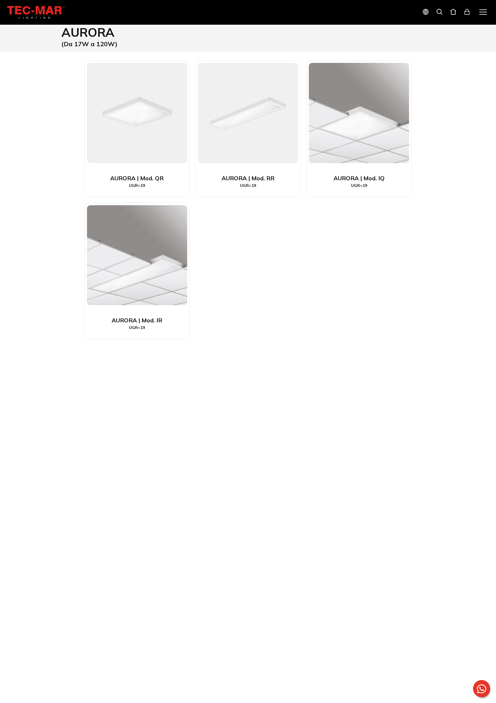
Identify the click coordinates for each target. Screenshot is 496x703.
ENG (419, 32)
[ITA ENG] (423, 12)
